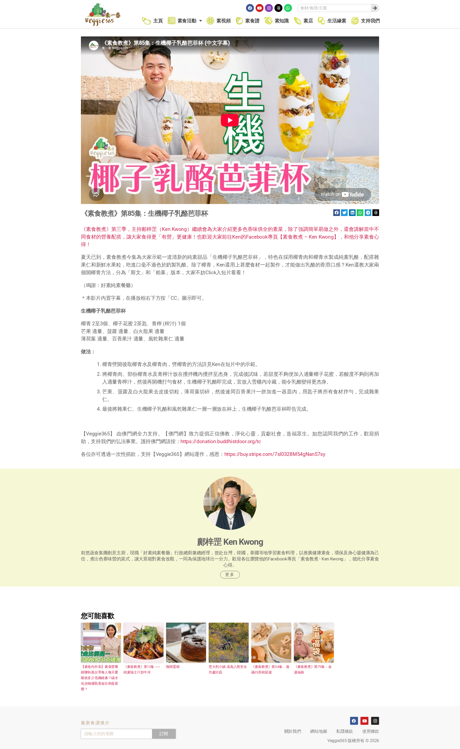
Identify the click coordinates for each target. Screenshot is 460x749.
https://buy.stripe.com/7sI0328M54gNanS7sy (274, 454)
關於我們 (292, 731)
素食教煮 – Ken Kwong (308, 237)
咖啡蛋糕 (173, 666)
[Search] (375, 8)
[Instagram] (269, 8)
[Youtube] (260, 8)
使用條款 (370, 731)
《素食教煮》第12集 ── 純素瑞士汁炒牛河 (142, 669)
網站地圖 (318, 731)
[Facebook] (250, 8)
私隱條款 (344, 731)
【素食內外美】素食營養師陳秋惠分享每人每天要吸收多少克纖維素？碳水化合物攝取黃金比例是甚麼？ (99, 677)
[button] (336, 212)
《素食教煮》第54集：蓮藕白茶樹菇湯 (270, 669)
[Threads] (278, 8)
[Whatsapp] (288, 8)
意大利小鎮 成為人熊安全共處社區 (228, 669)
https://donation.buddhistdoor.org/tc (220, 441)
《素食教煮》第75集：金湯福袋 (313, 669)
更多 (230, 574)
